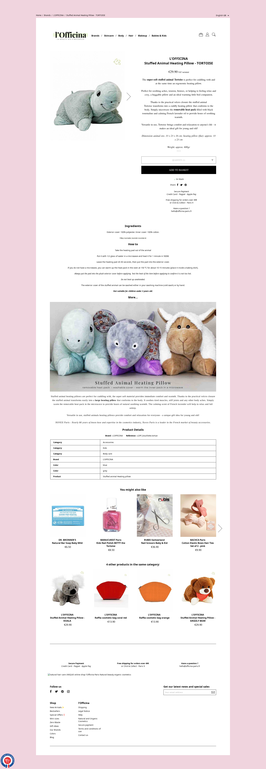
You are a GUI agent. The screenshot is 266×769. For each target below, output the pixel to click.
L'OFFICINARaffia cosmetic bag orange (154, 616)
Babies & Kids (159, 35)
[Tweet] (181, 185)
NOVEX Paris (62, 422)
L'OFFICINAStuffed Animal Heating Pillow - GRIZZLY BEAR (198, 617)
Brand (108, 435)
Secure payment (85, 725)
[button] (129, 96)
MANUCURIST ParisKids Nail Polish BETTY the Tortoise (110, 543)
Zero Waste (55, 722)
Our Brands (55, 729)
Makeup (142, 35)
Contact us (83, 735)
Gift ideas (54, 726)
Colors (53, 733)
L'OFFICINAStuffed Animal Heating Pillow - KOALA (67, 617)
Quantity (177, 160)
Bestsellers (55, 711)
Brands (95, 35)
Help (80, 714)
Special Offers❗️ (57, 714)
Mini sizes (54, 718)
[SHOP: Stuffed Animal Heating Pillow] (133, 346)
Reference (131, 435)
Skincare (109, 35)
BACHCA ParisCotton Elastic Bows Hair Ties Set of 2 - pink (198, 543)
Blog (52, 737)
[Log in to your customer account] (207, 33)
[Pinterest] (185, 185)
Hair (131, 35)
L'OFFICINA (178, 58)
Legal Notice (84, 711)
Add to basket (179, 170)
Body (121, 35)
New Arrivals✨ (57, 707)
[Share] (177, 185)
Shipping (82, 707)
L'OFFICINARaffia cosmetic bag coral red (111, 616)
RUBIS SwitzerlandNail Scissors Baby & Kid (154, 541)
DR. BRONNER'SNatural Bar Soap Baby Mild (67, 541)
